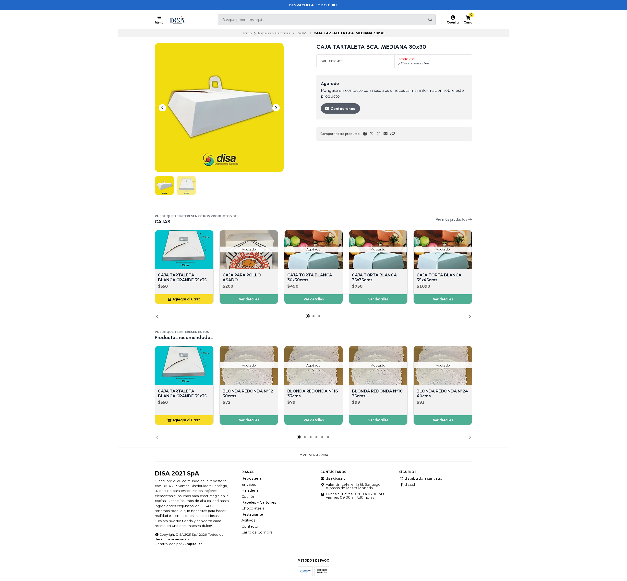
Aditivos (248, 520)
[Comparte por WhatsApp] (378, 134)
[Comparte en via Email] (385, 134)
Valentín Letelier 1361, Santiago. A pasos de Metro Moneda (353, 486)
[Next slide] (276, 107)
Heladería (249, 490)
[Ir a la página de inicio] (177, 20)
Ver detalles (249, 299)
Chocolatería (252, 508)
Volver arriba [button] (315, 455)
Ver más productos (452, 219)
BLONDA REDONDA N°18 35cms (377, 393)
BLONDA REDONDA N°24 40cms (442, 393)
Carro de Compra (256, 532)
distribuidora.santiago (423, 478)
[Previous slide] (162, 107)
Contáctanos (342, 108)
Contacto (249, 526)
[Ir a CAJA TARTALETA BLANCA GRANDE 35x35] (184, 249)
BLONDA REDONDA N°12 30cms (248, 393)
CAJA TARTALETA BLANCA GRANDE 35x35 (182, 277)
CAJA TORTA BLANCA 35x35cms (374, 277)
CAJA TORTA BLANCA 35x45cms (439, 277)
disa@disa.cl (336, 478)
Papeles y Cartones (274, 33)
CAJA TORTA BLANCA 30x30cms (309, 277)
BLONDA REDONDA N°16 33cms (312, 393)
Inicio (247, 33)
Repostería (251, 478)
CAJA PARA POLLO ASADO (242, 277)
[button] (392, 134)
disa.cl (410, 484)
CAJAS (301, 33)
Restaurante (252, 514)
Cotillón (248, 496)
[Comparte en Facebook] (364, 134)
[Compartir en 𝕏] (371, 134)
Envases (248, 484)
